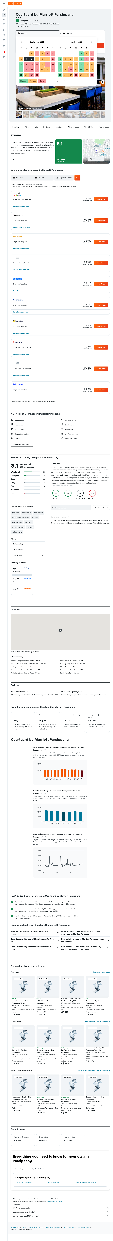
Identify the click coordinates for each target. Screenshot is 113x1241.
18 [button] (47, 64)
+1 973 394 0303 (22, 26)
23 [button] (37, 70)
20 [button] (21, 70)
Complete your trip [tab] (21, 1169)
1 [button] (31, 54)
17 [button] (42, 64)
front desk (30, 527)
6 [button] (21, 59)
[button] (3, 3)
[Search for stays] (4, 15)
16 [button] (37, 64)
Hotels (24, 1227)
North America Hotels (35, 1227)
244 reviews (33, 20)
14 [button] (26, 64)
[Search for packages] (4, 24)
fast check (28, 522)
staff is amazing (17, 532)
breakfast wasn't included (20, 517)
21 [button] (26, 70)
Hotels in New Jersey (69, 1227)
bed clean (35, 517)
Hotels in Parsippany (52, 1182)
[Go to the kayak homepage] (15, 3)
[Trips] (4, 46)
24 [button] (42, 70)
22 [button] (32, 70)
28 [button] (26, 75)
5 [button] (52, 54)
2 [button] (37, 54)
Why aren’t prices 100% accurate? (26, 1216)
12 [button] (53, 59)
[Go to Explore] (4, 30)
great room (15, 513)
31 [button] (92, 75)
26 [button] (53, 70)
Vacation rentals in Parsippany (86, 1182)
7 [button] (26, 59)
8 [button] (31, 59)
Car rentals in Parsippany (24, 1182)
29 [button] (32, 75)
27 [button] (21, 75)
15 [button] (32, 64)
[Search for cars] (4, 19)
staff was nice (26, 513)
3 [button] (42, 54)
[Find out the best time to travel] (4, 39)
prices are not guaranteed (54, 1201)
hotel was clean (17, 522)
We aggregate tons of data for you (26, 1212)
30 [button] (37, 75)
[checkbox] (22, 570)
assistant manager (18, 527)
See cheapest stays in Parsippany (97, 1021)
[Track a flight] (4, 35)
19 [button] (53, 64)
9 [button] (37, 59)
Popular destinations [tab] (39, 1169)
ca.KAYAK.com (15, 1227)
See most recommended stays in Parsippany (94, 1070)
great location (38, 513)
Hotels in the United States (52, 1227)
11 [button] (47, 59)
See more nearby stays (101, 972)
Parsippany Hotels (83, 1227)
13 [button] (21, 64)
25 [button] (48, 70)
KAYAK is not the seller (21, 1208)
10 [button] (42, 59)
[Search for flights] (4, 10)
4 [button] (47, 54)
